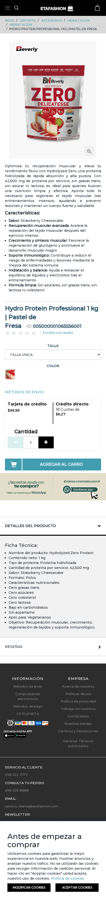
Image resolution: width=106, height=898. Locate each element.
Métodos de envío (27, 686)
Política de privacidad (78, 701)
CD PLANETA (27, 714)
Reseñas (13, 646)
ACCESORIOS (51, 20)
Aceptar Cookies (77, 887)
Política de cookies (67, 878)
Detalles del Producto (30, 526)
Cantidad (26, 431)
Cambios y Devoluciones (78, 731)
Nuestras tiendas (78, 724)
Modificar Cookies (29, 887)
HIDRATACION (79, 20)
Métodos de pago (27, 706)
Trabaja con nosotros (78, 709)
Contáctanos (78, 716)
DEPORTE (28, 20)
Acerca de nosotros (78, 686)
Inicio (9, 20)
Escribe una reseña (58, 332)
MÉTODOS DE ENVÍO (24, 392)
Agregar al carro (61, 464)
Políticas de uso (78, 694)
